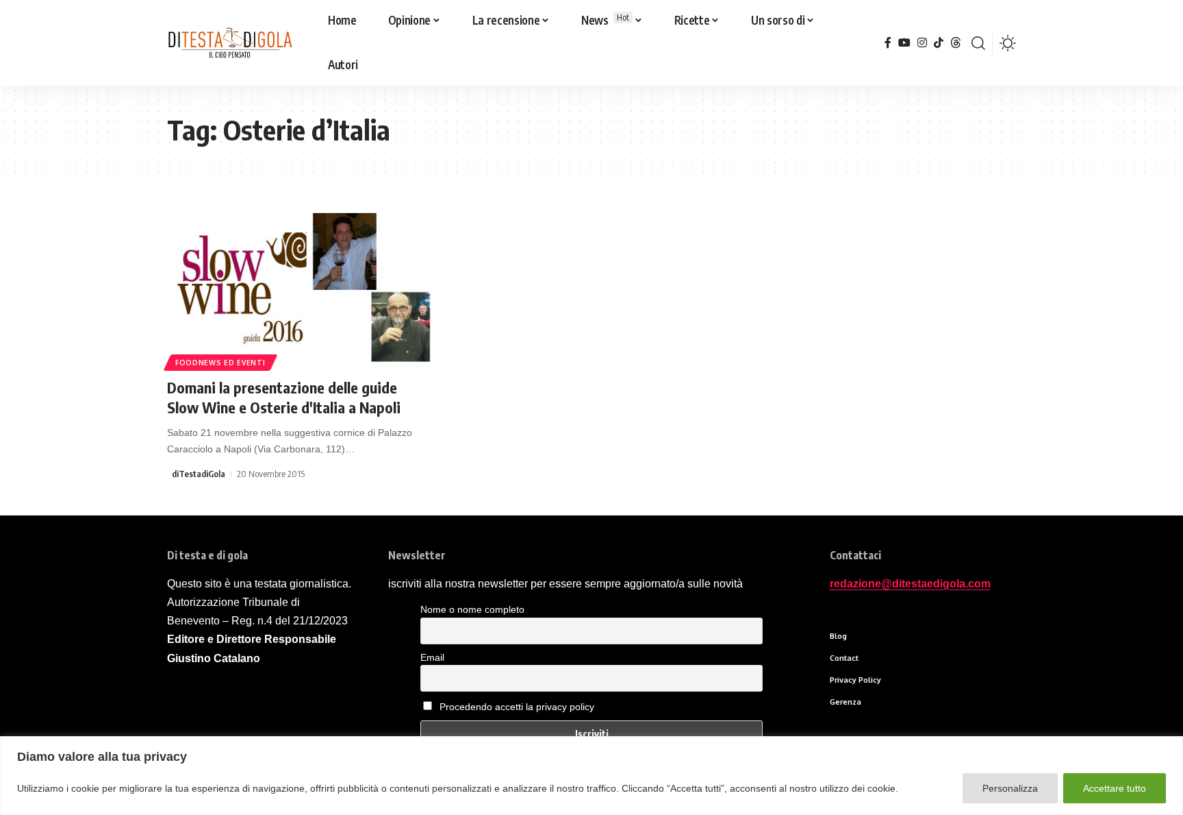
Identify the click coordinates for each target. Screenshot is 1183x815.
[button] (978, 43)
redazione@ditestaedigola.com (910, 583)
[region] (591, 775)
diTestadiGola (198, 473)
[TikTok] (938, 43)
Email (432, 657)
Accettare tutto (1114, 788)
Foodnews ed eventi (220, 362)
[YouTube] (904, 43)
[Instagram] (922, 43)
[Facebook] (888, 43)
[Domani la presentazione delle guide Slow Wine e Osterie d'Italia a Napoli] (299, 287)
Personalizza (1010, 788)
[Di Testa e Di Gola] (229, 43)
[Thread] (956, 43)
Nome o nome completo (472, 609)
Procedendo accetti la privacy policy (517, 706)
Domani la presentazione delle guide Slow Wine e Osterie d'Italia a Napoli (283, 397)
